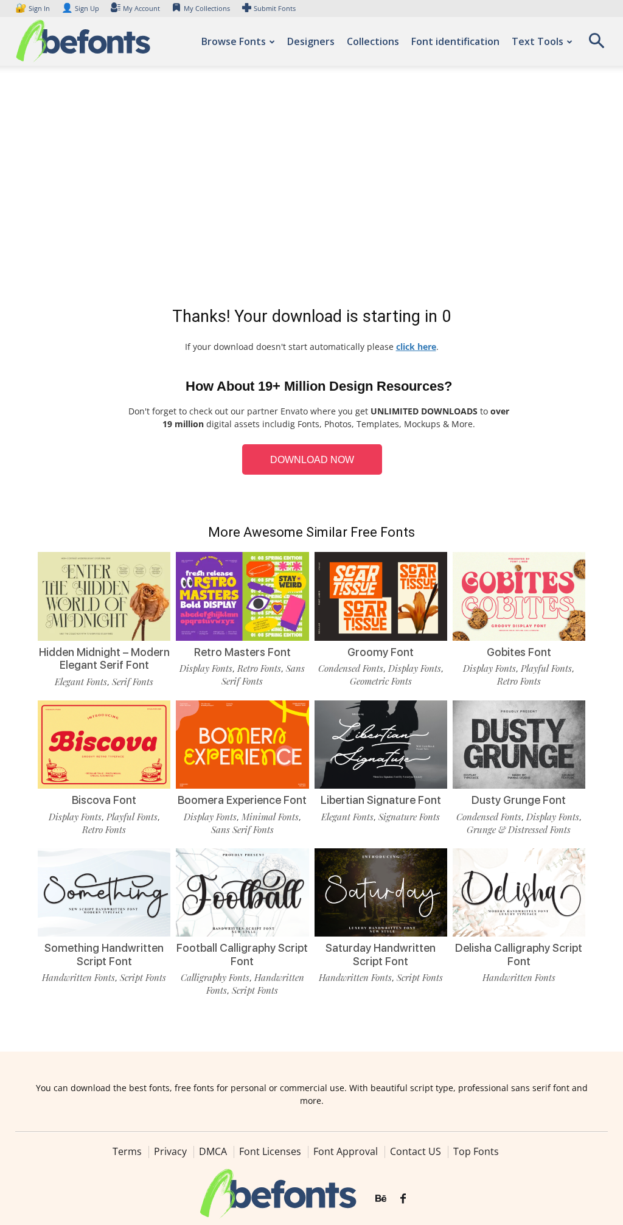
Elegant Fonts (81, 681)
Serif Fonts (132, 681)
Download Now (312, 460)
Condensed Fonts (350, 668)
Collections (373, 41)
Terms (127, 1151)
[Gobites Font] (519, 596)
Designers (311, 41)
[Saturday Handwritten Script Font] (381, 892)
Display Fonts (205, 668)
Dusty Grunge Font (519, 800)
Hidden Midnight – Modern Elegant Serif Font (104, 659)
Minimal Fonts (270, 817)
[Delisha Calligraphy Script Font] (519, 892)
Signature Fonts (409, 817)
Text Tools (537, 41)
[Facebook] (403, 1199)
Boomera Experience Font (242, 800)
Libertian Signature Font (381, 800)
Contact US (415, 1151)
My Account (141, 8)
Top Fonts (476, 1151)
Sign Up (80, 8)
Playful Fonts (546, 668)
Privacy (170, 1151)
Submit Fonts (275, 8)
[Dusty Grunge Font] (519, 744)
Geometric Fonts (381, 681)
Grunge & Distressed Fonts (519, 829)
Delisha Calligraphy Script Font (518, 954)
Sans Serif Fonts (242, 829)
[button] (596, 45)
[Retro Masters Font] (242, 596)
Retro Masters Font (242, 652)
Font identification (455, 41)
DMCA (213, 1151)
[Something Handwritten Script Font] (104, 892)
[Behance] (380, 1199)
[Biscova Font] (104, 744)
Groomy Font (380, 652)
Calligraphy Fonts (215, 977)
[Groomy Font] (381, 596)
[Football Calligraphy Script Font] (242, 892)
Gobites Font (519, 652)
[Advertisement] (311, 188)
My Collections (207, 8)
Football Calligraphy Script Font (242, 954)
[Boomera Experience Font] (242, 744)
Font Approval (345, 1151)
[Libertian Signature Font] (381, 744)
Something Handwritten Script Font (104, 954)
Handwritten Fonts (78, 977)
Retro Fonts (259, 668)
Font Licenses (270, 1151)
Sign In (33, 8)
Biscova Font (104, 800)
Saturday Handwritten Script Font (380, 954)
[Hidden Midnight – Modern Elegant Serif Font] (104, 596)
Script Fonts (143, 977)
